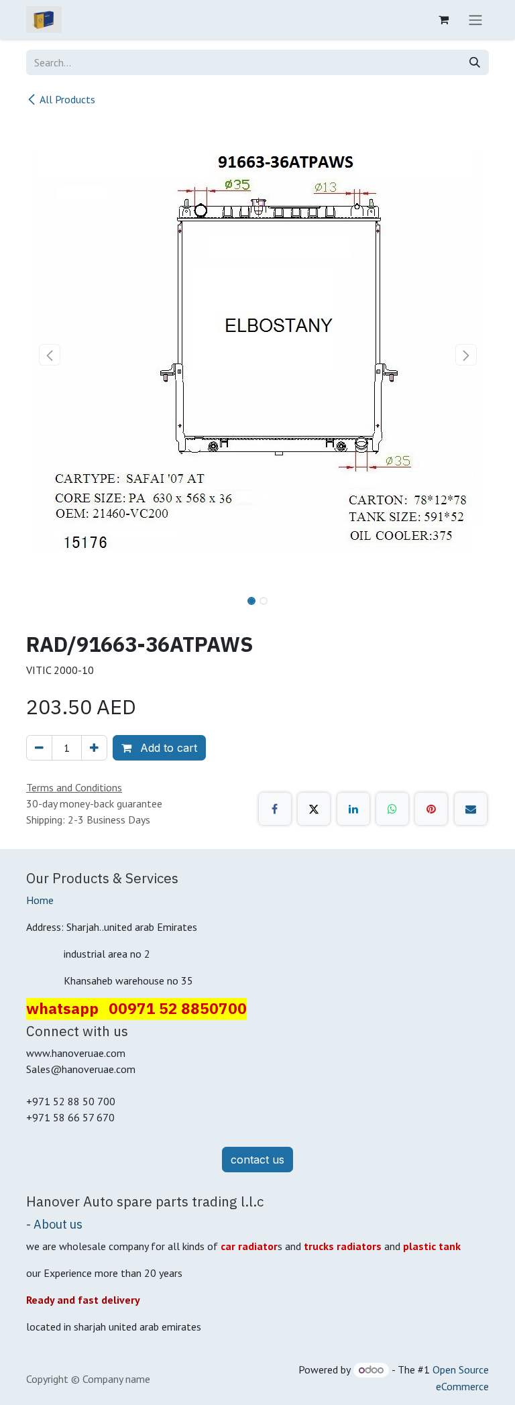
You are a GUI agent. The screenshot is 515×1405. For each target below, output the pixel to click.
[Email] (471, 809)
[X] (314, 809)
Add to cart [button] (167, 747)
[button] (49, 355)
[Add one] (94, 748)
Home (40, 900)
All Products (67, 99)
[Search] (475, 62)
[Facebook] (275, 809)
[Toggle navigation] (475, 19)
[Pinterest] (431, 809)
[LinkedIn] (353, 809)
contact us (257, 1159)
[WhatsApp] (392, 809)
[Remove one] (39, 748)
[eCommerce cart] (443, 19)
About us (58, 1224)
